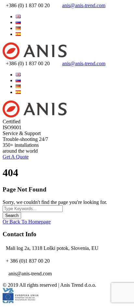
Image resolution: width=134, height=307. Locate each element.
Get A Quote (16, 157)
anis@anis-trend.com (83, 5)
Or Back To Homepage (27, 221)
